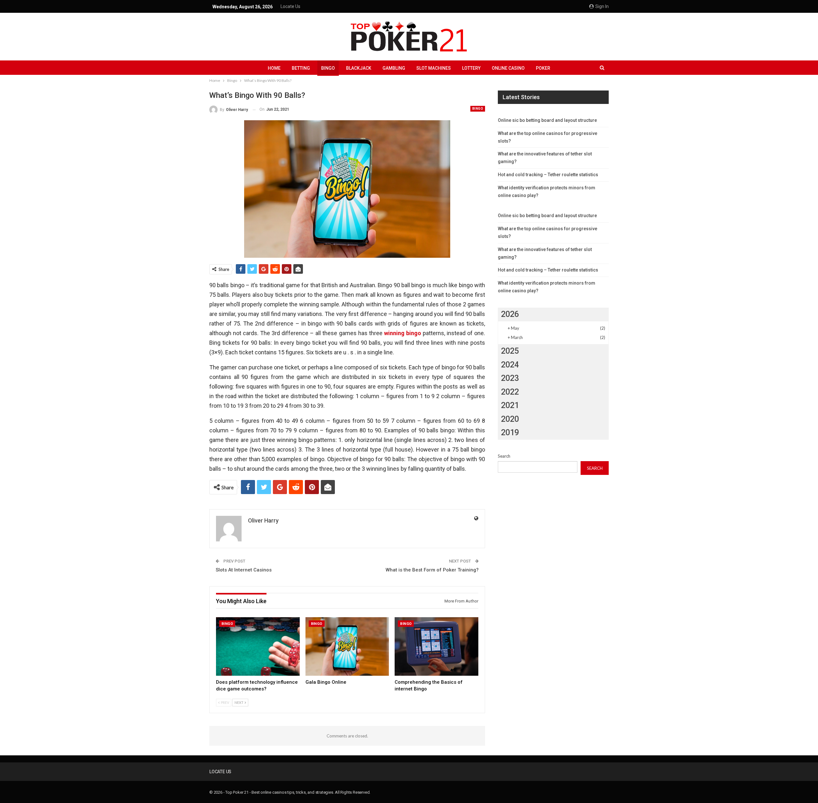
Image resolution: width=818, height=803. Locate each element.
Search (504, 456)
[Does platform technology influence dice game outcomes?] (258, 646)
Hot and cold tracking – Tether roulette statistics (548, 174)
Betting (301, 68)
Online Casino (508, 68)
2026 (510, 314)
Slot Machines (433, 68)
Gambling (393, 68)
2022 (510, 392)
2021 (510, 405)
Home (274, 68)
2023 (510, 378)
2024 (510, 364)
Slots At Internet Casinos (244, 570)
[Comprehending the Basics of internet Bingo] (436, 646)
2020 (510, 419)
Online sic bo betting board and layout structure (547, 120)
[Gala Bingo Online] (347, 646)
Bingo (328, 68)
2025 (510, 351)
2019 (510, 432)
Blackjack (358, 68)
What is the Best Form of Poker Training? (432, 570)
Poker (543, 68)
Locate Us (290, 6)
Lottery (471, 68)
